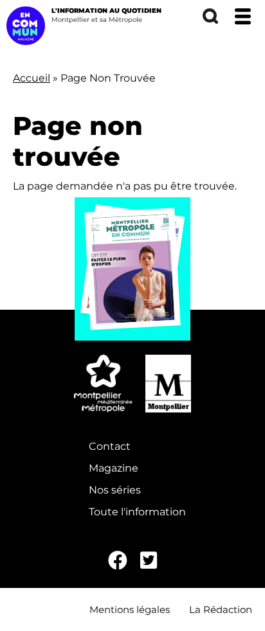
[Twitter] (148, 560)
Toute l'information (137, 512)
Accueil (31, 78)
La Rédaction (220, 609)
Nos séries (115, 490)
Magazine (113, 468)
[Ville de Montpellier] (168, 384)
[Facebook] (117, 560)
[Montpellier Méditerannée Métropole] (103, 384)
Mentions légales (129, 609)
